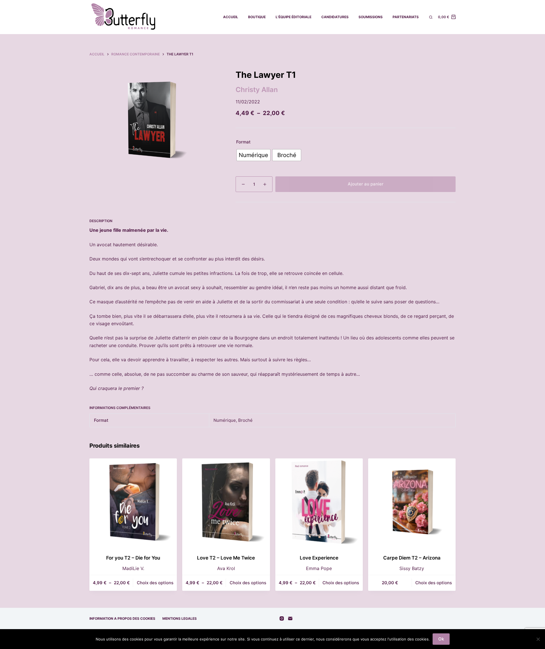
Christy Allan (257, 89)
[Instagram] (282, 618)
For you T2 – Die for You (133, 558)
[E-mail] (290, 618)
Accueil (230, 17)
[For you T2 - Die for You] (133, 502)
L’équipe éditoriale (293, 17)
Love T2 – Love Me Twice (226, 558)
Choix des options (155, 582)
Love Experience (319, 558)
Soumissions (371, 17)
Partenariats (406, 17)
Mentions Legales (179, 618)
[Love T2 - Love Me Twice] (226, 502)
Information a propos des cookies (122, 618)
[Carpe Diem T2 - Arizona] (412, 502)
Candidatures (335, 17)
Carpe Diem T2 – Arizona (412, 558)
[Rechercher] (430, 17)
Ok (441, 639)
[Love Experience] (319, 502)
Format (243, 142)
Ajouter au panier (365, 184)
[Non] (538, 639)
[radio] (253, 155)
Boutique (257, 17)
